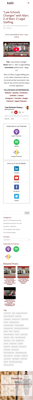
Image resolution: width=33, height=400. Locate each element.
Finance (16, 331)
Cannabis (18, 316)
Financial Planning (9, 334)
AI (13, 313)
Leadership (13, 343)
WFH (6, 362)
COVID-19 (24, 319)
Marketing (14, 346)
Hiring (6, 337)
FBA (6, 331)
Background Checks (22, 313)
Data (6, 322)
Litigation (7, 346)
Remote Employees (9, 352)
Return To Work (8, 355)
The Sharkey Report (9, 232)
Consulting (7, 319)
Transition (24, 358)
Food (17, 334)
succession (7, 358)
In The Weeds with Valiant (11, 229)
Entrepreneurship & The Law (12, 223)
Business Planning (9, 316)
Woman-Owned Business (15, 362)
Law (6, 343)
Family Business (8, 328)
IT (13, 340)
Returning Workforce (21, 352)
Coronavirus (16, 319)
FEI (10, 331)
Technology (15, 358)
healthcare (24, 334)
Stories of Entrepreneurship (18, 25)
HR (12, 337)
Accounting (7, 313)
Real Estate (15, 349)
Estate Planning (19, 325)
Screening (17, 355)
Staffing (25, 355)
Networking (22, 346)
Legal (20, 343)
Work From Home (8, 365)
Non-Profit (7, 349)
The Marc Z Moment (9, 226)
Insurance (7, 340)
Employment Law (14, 322)
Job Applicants (20, 340)
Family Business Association (21, 328)
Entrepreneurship (8, 325)
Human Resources (20, 337)
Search (27, 213)
